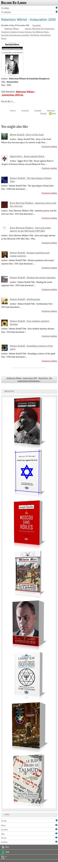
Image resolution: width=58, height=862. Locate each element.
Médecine (39, 32)
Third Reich (34, 35)
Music (46, 32)
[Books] (29, 808)
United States (45, 35)
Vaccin (3, 38)
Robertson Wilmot (11, 29)
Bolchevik (36, 29)
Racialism (5, 35)
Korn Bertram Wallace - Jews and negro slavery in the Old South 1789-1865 (30, 229)
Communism (49, 29)
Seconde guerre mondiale (19, 35)
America (28, 29)
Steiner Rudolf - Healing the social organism (32, 277)
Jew (34, 32)
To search (6, 12)
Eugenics (14, 32)
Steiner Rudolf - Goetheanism (25, 299)
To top (3, 821)
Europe (21, 32)
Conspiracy (5, 32)
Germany (28, 32)
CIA (42, 29)
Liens (6, 814)
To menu (5, 8)
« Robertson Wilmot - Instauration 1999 (21, 378)
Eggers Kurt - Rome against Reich (27, 156)
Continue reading (49, 146)
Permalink (37, 25)
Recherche (9, 391)
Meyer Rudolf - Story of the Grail (27, 134)
